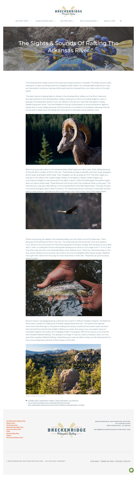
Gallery (8, 435)
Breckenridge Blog (12, 433)
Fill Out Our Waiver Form (14, 437)
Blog (37, 400)
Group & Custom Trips (13, 429)
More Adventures (44, 21)
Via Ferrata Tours (12, 425)
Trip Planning (73, 400)
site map (95, 461)
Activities (31, 400)
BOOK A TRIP (109, 21)
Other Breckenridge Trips (14, 427)
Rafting (51, 400)
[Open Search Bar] (121, 21)
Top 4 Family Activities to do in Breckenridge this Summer (49, 403)
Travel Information (61, 400)
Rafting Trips (22, 21)
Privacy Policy (123, 461)
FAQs (8, 431)
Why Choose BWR (88, 21)
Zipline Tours (10, 423)
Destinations (44, 400)
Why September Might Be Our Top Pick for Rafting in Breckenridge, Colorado (56, 405)
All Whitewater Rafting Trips (15, 421)
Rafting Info (66, 21)
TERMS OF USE (107, 461)
